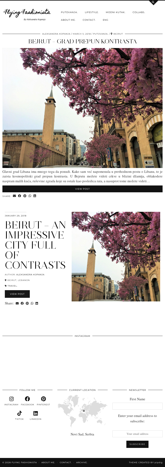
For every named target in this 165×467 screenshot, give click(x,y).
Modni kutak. (115, 12)
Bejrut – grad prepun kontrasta (82, 41)
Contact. (89, 19)
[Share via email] (14, 196)
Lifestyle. (92, 12)
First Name (137, 399)
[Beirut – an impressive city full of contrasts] (116, 256)
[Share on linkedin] (34, 196)
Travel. (13, 286)
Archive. (82, 462)
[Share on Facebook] (19, 196)
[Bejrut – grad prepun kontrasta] (82, 166)
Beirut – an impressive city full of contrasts (35, 245)
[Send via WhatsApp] (30, 196)
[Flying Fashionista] (27, 14)
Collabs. (139, 12)
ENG (105, 19)
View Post (82, 188)
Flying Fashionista (24, 462)
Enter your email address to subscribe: (137, 418)
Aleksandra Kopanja (56, 34)
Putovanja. (69, 12)
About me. (68, 19)
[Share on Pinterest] (25, 196)
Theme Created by (146, 462)
